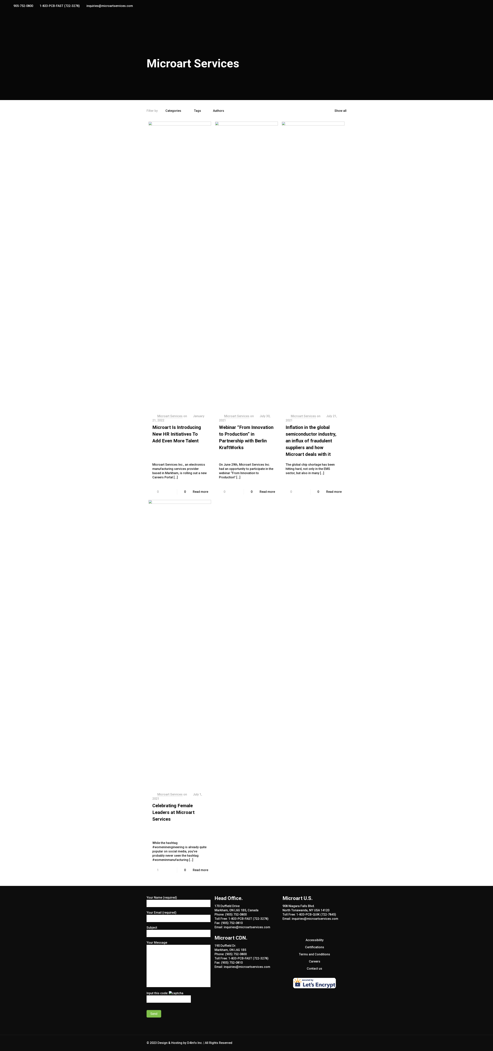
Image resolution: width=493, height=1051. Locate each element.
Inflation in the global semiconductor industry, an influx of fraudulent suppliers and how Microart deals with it (311, 441)
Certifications (314, 947)
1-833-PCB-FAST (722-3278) (60, 6)
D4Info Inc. (195, 1043)
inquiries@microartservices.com (109, 6)
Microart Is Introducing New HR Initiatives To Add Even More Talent (176, 434)
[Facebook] (472, 6)
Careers (314, 961)
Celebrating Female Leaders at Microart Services (173, 812)
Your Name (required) (162, 897)
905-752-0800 (23, 6)
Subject (152, 927)
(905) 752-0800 (236, 914)
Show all (340, 111)
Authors (218, 111)
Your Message (157, 942)
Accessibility (315, 940)
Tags (197, 111)
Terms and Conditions (314, 954)
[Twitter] (477, 6)
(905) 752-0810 (232, 923)
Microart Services (170, 416)
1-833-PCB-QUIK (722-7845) (316, 914)
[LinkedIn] (482, 6)
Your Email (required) (161, 912)
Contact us (314, 968)
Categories (173, 111)
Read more (200, 492)
